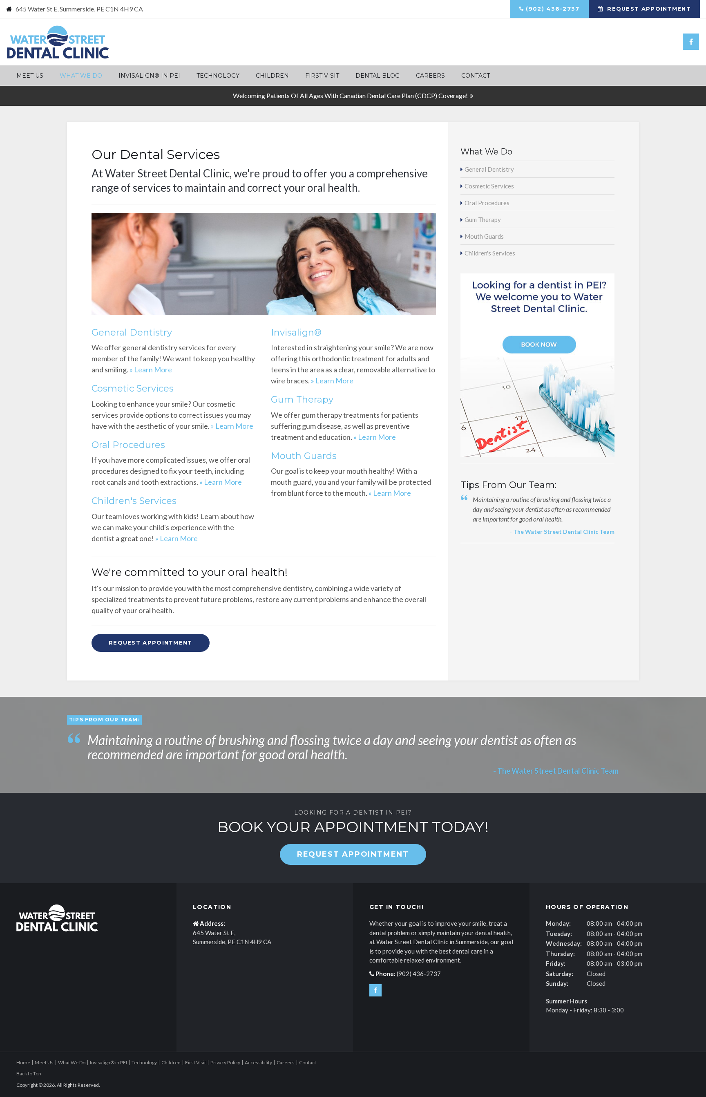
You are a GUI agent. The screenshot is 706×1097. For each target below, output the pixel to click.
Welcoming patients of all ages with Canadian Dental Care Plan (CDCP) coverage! (350, 95)
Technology (218, 75)
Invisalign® (296, 332)
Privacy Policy (225, 1062)
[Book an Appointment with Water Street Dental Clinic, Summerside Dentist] (537, 364)
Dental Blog (377, 75)
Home (23, 1062)
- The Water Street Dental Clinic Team (561, 531)
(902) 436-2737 (552, 8)
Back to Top (28, 1073)
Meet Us (29, 75)
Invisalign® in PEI (149, 75)
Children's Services (134, 500)
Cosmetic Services (133, 388)
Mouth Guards (304, 455)
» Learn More (151, 369)
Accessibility (258, 1062)
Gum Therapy (302, 399)
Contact (475, 75)
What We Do (81, 75)
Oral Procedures (128, 444)
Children (272, 75)
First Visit (322, 75)
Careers (430, 75)
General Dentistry (132, 332)
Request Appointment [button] (648, 8)
